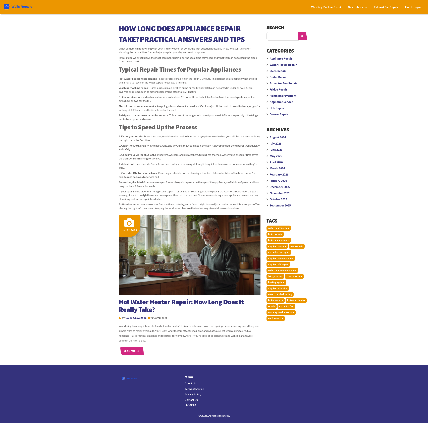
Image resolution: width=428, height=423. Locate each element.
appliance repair (277, 246)
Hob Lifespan (413, 7)
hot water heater (296, 300)
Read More (131, 351)
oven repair (296, 246)
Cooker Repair (279, 114)
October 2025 (278, 199)
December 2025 (280, 187)
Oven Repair (278, 71)
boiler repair (275, 234)
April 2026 (276, 162)
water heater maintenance (282, 270)
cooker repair (275, 318)
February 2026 (279, 174)
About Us (190, 383)
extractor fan (286, 306)
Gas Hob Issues (357, 7)
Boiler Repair (278, 77)
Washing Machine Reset (326, 7)
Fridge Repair (278, 89)
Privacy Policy (193, 394)
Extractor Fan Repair (283, 83)
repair (271, 306)
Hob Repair (277, 108)
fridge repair (275, 276)
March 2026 (277, 168)
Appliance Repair (281, 58)
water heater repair (278, 228)
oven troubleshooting (280, 294)
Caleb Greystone (135, 317)
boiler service (275, 300)
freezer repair (294, 276)
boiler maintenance (278, 240)
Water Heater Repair (283, 65)
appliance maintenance (280, 258)
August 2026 (278, 137)
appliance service (277, 288)
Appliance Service (281, 102)
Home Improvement (283, 96)
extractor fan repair (279, 252)
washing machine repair (281, 312)
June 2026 (276, 150)
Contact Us (191, 399)
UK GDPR (190, 405)
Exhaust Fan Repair (386, 7)
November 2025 (280, 193)
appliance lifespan (278, 264)
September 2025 (280, 205)
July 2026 (275, 143)
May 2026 (276, 156)
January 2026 (278, 181)
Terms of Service (194, 388)
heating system (276, 282)
